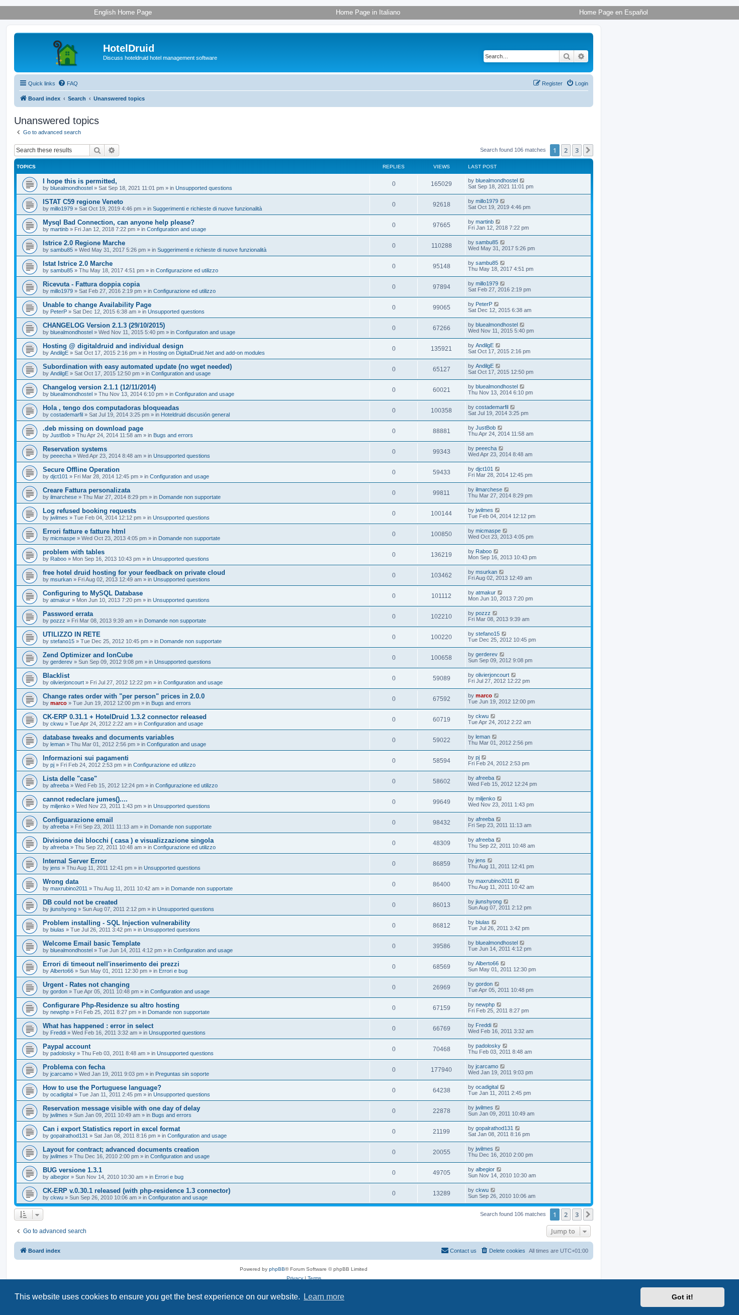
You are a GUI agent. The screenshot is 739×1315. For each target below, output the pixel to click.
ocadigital (61, 1094)
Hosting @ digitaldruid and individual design (113, 346)
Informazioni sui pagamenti (86, 758)
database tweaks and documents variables (108, 737)
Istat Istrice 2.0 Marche (78, 263)
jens (55, 868)
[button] (588, 150)
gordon (58, 991)
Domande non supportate (190, 497)
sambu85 (61, 250)
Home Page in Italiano (368, 12)
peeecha (60, 456)
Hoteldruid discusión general (195, 415)
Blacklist (56, 675)
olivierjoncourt (67, 682)
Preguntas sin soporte (182, 1074)
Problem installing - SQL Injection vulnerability (116, 923)
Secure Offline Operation (81, 469)
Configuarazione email (78, 820)
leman (57, 744)
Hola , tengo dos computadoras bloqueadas (111, 408)
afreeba (59, 785)
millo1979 (61, 209)
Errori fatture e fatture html (84, 531)
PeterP (58, 312)
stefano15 (62, 641)
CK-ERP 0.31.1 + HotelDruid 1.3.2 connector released (125, 717)
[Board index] (60, 51)
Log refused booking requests (89, 511)
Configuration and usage (176, 229)
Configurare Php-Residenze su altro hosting (111, 1005)
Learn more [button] (324, 1296)
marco (58, 703)
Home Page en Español (613, 12)
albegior (59, 1177)
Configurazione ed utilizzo (187, 270)
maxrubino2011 (68, 888)
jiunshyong (63, 909)
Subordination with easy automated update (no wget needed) (137, 366)
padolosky (62, 1053)
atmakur (60, 600)
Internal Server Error (75, 861)
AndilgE (59, 353)
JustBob (60, 435)
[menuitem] (68, 83)
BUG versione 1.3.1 (72, 1170)
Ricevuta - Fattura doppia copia (91, 284)
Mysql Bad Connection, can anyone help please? (119, 222)
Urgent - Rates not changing (86, 984)
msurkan (61, 579)
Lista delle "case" (70, 778)
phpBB (277, 1269)
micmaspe (62, 538)
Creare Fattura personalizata (86, 490)
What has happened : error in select (98, 1026)
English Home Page (123, 12)
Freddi (58, 1033)
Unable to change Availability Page (97, 305)
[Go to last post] (522, 180)
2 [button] (566, 150)
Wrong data (60, 881)
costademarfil (66, 415)
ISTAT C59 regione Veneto (83, 202)
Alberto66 (61, 971)
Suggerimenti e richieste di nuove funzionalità (207, 209)
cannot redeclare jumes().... (85, 799)
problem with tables (74, 552)
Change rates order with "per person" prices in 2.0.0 (124, 696)
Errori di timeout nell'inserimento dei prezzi (111, 964)
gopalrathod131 (69, 1136)
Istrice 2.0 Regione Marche (84, 243)
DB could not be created (80, 902)
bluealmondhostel (71, 188)
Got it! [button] (682, 1297)
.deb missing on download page (93, 428)
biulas (57, 930)
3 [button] (577, 150)
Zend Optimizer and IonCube (88, 655)
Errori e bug (173, 971)
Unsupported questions (203, 188)
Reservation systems (75, 449)
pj (52, 765)
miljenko (60, 806)
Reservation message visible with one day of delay (121, 1108)
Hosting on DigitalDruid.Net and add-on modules (206, 353)
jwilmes (59, 518)
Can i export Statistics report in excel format (111, 1129)
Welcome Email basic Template (91, 943)
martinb (59, 229)
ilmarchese (63, 497)
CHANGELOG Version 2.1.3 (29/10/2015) (104, 325)
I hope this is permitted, (80, 181)
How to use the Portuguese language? (102, 1087)
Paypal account (66, 1046)
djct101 (59, 476)
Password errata (68, 614)
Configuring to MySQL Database (93, 593)
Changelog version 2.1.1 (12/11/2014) (99, 387)
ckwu (56, 724)
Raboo (58, 559)
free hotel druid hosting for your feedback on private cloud (134, 572)
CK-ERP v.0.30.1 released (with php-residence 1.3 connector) (136, 1190)
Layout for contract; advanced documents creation (121, 1149)
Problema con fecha (74, 1067)
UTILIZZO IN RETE (72, 634)
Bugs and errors (173, 435)
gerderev (61, 662)
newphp (59, 1012)
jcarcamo (61, 1074)
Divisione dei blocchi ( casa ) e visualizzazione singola (128, 840)
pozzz (57, 621)
